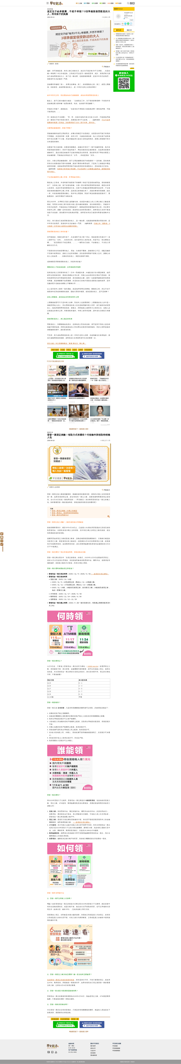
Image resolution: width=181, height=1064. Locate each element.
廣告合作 (93, 1048)
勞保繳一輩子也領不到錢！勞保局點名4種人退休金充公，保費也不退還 (125, 52)
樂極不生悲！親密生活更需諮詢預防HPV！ (57, 399)
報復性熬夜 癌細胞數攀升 (77, 398)
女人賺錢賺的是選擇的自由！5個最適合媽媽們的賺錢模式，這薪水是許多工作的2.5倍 (125, 40)
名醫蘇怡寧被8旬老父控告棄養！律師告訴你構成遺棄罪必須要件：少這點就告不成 (78, 379)
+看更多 (132, 68)
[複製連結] (1, 544)
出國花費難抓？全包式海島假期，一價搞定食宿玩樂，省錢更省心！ (57, 420)
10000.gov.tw (92, 666)
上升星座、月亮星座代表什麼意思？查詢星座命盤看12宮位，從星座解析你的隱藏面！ (57, 379)
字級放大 (107, 66)
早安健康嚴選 (116, 1048)
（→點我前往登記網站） (100, 574)
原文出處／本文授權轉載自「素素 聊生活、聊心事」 (66, 343)
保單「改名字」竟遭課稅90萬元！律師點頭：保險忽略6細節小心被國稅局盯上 (125, 46)
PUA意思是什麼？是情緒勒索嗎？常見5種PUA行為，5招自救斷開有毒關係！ (125, 59)
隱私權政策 (93, 1055)
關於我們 (93, 1046)
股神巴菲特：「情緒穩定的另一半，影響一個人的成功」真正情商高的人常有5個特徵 (99, 379)
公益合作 (93, 1050)
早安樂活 (56, 3)
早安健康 (115, 1046)
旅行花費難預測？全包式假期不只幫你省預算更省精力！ (78, 420)
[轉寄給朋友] (1, 540)
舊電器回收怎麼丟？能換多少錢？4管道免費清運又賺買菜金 (125, 34)
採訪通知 (93, 1053)
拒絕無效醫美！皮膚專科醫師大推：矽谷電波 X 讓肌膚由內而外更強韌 (99, 399)
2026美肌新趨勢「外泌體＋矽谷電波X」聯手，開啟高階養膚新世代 (99, 420)
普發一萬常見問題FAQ (60, 515)
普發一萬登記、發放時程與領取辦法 (65, 513)
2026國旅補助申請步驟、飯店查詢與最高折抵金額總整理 (125, 64)
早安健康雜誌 (116, 1050)
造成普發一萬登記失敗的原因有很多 (60, 980)
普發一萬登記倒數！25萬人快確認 (64, 511)
